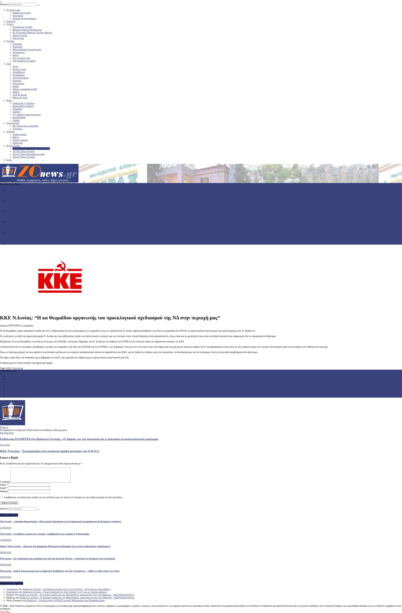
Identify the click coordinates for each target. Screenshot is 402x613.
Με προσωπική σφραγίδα (25, 126)
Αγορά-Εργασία (20, 78)
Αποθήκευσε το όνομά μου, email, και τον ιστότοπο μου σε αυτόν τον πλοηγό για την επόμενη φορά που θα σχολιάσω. (63, 497)
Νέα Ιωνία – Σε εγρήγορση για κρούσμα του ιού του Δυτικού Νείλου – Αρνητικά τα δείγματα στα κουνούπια (54, 227)
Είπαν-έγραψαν (20, 140)
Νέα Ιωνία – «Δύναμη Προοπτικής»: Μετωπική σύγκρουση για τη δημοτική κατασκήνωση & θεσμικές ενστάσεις (56, 195)
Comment (5, 481)
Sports (16, 86)
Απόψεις (10, 131)
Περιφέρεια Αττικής (23, 27)
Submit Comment (9, 503)
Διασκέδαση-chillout (23, 106)
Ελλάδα (10, 41)
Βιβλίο (16, 92)
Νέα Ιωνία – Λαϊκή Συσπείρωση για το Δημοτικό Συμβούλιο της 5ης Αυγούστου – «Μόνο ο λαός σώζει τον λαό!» (57, 237)
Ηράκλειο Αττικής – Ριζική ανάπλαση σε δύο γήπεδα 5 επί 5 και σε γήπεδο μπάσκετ (65, 592)
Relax (9, 100)
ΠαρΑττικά (18, 38)
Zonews (4, 325)
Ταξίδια (16, 111)
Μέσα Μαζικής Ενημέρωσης (27, 49)
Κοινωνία (17, 46)
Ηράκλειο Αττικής (22, 12)
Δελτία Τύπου (13, 145)
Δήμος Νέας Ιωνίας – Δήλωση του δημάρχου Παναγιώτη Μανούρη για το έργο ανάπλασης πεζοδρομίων (52, 216)
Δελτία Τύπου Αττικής (24, 151)
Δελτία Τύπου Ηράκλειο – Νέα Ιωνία (31, 148)
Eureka (16, 120)
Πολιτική (17, 44)
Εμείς (9, 160)
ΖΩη (8, 63)
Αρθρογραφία (19, 134)
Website (4, 491)
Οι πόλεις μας (13, 10)
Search (3, 4)
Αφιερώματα (12, 123)
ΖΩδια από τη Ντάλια (23, 103)
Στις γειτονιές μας (21, 58)
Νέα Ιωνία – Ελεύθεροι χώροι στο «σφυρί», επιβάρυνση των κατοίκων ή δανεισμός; (42, 205)
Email (4, 488)
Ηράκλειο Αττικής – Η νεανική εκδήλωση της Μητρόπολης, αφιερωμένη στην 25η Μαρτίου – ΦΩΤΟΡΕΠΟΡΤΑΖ (76, 595)
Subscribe (5, 611)
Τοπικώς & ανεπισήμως (24, 18)
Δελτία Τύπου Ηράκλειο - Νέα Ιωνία (24, 211)
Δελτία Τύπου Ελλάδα (24, 157)
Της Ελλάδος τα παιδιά (24, 61)
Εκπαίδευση (19, 75)
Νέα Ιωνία (18, 15)
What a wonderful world (25, 89)
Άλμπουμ (17, 128)
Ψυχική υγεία (19, 69)
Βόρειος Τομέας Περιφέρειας (27, 29)
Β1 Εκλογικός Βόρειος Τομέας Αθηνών (32, 32)
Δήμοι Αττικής (20, 35)
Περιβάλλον (19, 72)
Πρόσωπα (18, 143)
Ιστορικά (17, 80)
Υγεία (15, 66)
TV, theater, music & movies (27, 114)
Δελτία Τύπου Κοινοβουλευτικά (29, 154)
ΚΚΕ (8, 368)
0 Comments (27, 325)
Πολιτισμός (18, 83)
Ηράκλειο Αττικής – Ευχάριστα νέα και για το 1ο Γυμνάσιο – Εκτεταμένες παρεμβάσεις (67, 589)
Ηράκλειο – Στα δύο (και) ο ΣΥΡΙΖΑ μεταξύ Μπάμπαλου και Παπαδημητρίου (65, 600)
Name (4, 484)
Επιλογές (10, 21)
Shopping (17, 109)
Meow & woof (20, 97)
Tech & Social (20, 94)
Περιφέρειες (19, 52)
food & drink (19, 117)
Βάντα (16, 137)
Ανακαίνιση (12, 589)
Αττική (9, 24)
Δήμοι (16, 55)
